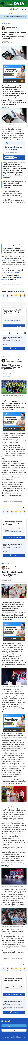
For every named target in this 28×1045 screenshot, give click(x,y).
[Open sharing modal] (18, 333)
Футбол (7, 356)
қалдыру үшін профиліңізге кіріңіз (13, 320)
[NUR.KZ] (14, 9)
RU (23, 9)
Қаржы (3, 563)
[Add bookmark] (25, 333)
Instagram (15, 348)
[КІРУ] (25, 9)
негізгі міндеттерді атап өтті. (10, 272)
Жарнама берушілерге (14, 1030)
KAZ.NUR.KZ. (5, 107)
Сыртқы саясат (19, 13)
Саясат (3, 13)
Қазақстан (11, 13)
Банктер (8, 563)
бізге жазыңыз (19, 284)
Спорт (3, 356)
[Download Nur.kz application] (14, 3)
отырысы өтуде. (6, 260)
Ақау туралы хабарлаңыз (14, 1026)
